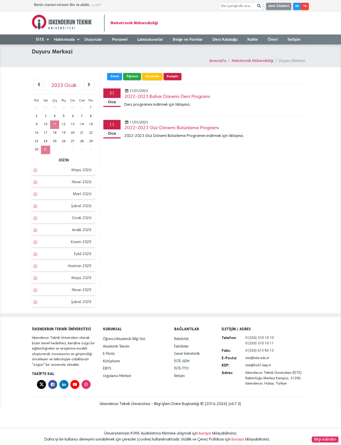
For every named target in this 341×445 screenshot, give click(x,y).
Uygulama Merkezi (117, 376)
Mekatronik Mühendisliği (134, 22)
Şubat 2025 (81, 302)
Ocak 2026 (81, 218)
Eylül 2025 (82, 254)
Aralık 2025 (81, 230)
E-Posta (109, 354)
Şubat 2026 (81, 206)
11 (54, 124)
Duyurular (93, 39)
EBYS (107, 368)
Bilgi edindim (325, 440)
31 (45, 149)
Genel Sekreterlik (187, 354)
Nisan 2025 (81, 290)
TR (305, 6)
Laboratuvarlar (150, 39)
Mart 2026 (82, 194)
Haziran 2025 (79, 266)
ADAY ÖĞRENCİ (278, 6)
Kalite (252, 39)
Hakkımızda (64, 39)
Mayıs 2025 (81, 278)
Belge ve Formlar (188, 39)
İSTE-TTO (181, 368)
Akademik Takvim (116, 346)
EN (297, 6)
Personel (120, 39)
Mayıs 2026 (81, 170)
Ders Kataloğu (225, 39)
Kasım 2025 (81, 242)
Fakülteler (181, 346)
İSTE (40, 39)
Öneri (273, 39)
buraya (205, 434)
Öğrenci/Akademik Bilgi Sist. (124, 339)
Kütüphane (111, 361)
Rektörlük (181, 339)
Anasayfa (217, 61)
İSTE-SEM (181, 361)
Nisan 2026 (81, 182)
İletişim (294, 39)
